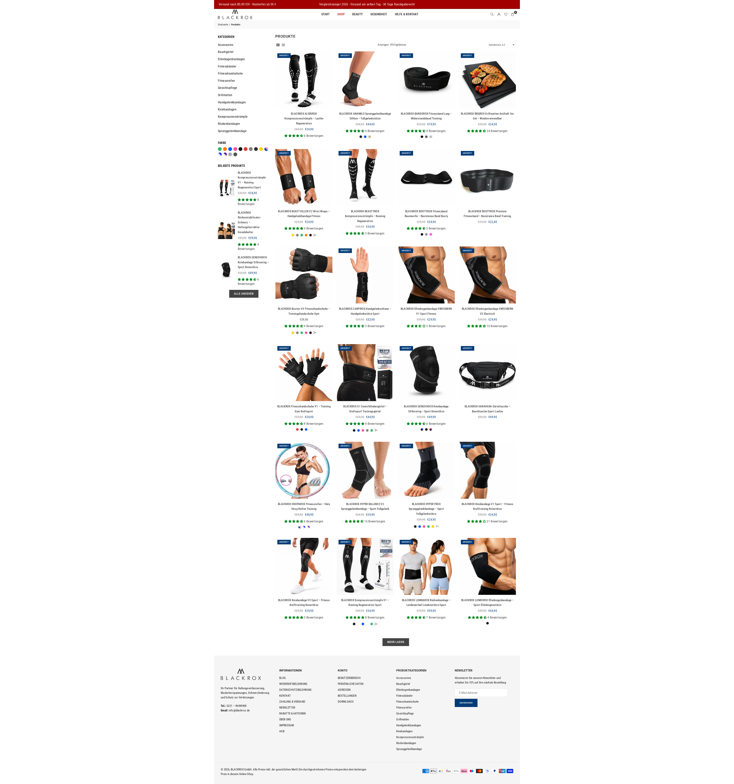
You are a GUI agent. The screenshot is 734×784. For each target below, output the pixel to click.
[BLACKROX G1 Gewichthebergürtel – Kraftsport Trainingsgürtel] (365, 372)
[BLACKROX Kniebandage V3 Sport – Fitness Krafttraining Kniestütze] (303, 566)
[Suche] (492, 14)
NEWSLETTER (287, 707)
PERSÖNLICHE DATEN (350, 684)
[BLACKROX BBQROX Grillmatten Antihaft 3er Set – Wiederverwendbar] (487, 79)
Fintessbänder (227, 66)
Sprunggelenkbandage (232, 131)
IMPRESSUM (286, 725)
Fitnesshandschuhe (230, 73)
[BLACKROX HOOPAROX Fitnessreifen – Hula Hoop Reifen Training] (303, 470)
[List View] (283, 44)
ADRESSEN (344, 690)
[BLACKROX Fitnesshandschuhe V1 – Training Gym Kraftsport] (303, 372)
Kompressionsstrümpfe (233, 116)
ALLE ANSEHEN (244, 293)
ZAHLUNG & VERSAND (292, 701)
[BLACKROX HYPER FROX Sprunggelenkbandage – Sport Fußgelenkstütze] (426, 470)
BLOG (282, 678)
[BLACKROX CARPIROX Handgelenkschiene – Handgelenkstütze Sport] (365, 274)
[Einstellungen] (498, 14)
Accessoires (225, 45)
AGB (281, 731)
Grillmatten (225, 95)
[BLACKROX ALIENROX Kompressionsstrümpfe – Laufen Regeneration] (303, 79)
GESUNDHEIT (378, 14)
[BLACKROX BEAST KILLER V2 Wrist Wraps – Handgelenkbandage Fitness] (303, 177)
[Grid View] (278, 44)
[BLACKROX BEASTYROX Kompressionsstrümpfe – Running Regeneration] (365, 177)
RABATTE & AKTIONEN (292, 713)
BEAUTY (357, 14)
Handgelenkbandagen (232, 102)
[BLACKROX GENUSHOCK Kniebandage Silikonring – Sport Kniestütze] (426, 372)
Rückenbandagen (229, 124)
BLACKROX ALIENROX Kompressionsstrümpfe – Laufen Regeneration (303, 118)
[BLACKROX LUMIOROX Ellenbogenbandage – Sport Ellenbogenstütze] (487, 566)
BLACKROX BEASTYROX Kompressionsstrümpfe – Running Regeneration (365, 216)
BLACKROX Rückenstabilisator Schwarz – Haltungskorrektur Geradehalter (249, 222)
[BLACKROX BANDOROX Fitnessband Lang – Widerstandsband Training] (426, 79)
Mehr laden (395, 642)
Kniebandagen (227, 109)
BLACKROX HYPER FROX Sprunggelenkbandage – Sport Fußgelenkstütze (426, 509)
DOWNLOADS (346, 701)
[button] (512, 14)
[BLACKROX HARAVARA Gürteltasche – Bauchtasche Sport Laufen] (487, 372)
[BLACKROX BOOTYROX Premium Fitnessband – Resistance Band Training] (487, 177)
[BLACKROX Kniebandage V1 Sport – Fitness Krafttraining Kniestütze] (487, 470)
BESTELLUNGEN (347, 695)
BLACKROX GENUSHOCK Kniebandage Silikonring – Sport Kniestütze (253, 262)
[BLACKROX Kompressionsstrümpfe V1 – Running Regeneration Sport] (365, 566)
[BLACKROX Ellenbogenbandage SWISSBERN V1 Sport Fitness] (426, 274)
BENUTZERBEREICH (349, 678)
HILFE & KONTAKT (407, 14)
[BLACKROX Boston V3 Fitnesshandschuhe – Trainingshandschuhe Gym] (303, 274)
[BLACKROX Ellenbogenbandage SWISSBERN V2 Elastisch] (487, 274)
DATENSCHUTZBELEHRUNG (295, 690)
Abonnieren (466, 703)
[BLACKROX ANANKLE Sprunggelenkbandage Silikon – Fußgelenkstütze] (365, 79)
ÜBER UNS (285, 719)
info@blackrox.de (239, 710)
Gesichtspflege (227, 88)
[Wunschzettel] (505, 14)
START (325, 14)
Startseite (223, 24)
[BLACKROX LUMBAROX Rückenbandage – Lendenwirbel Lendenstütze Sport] (426, 566)
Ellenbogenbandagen (231, 59)
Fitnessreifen (226, 81)
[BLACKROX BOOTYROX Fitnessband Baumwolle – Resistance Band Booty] (426, 177)
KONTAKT (285, 695)
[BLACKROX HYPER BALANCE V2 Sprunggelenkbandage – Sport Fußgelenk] (365, 470)
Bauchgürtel (226, 52)
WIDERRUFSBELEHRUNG (293, 684)
